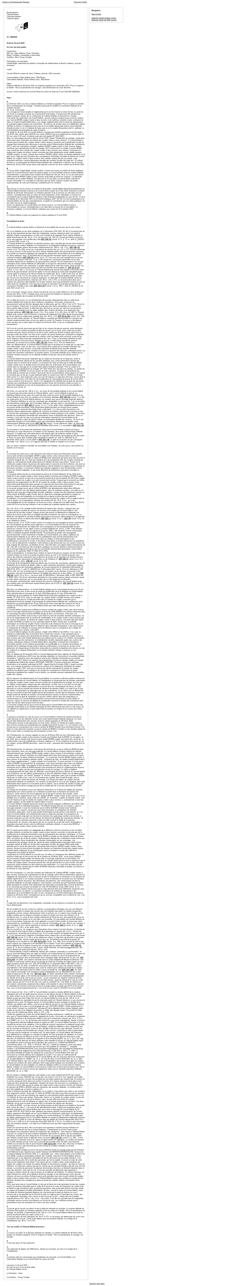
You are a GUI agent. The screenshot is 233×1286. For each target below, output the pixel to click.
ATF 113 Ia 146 (64, 316)
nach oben (100, 1284)
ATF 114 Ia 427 (40, 941)
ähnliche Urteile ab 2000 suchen (104, 20)
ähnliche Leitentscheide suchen (104, 18)
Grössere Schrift (80, 2)
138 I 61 (29, 561)
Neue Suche (96, 14)
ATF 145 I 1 (29, 405)
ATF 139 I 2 (63, 559)
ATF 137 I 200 (67, 970)
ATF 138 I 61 (46, 239)
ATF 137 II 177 (74, 268)
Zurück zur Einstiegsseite (12, 2)
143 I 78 (67, 519)
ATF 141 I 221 (40, 974)
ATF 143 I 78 (78, 425)
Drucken (26, 2)
